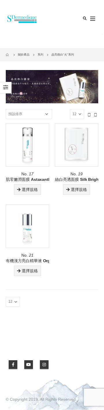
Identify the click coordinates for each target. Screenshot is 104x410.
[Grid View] (89, 113)
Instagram (44, 364)
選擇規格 (30, 189)
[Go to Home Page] (8, 55)
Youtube (28, 364)
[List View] (95, 113)
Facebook (13, 364)
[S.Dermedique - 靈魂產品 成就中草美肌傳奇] (22, 19)
